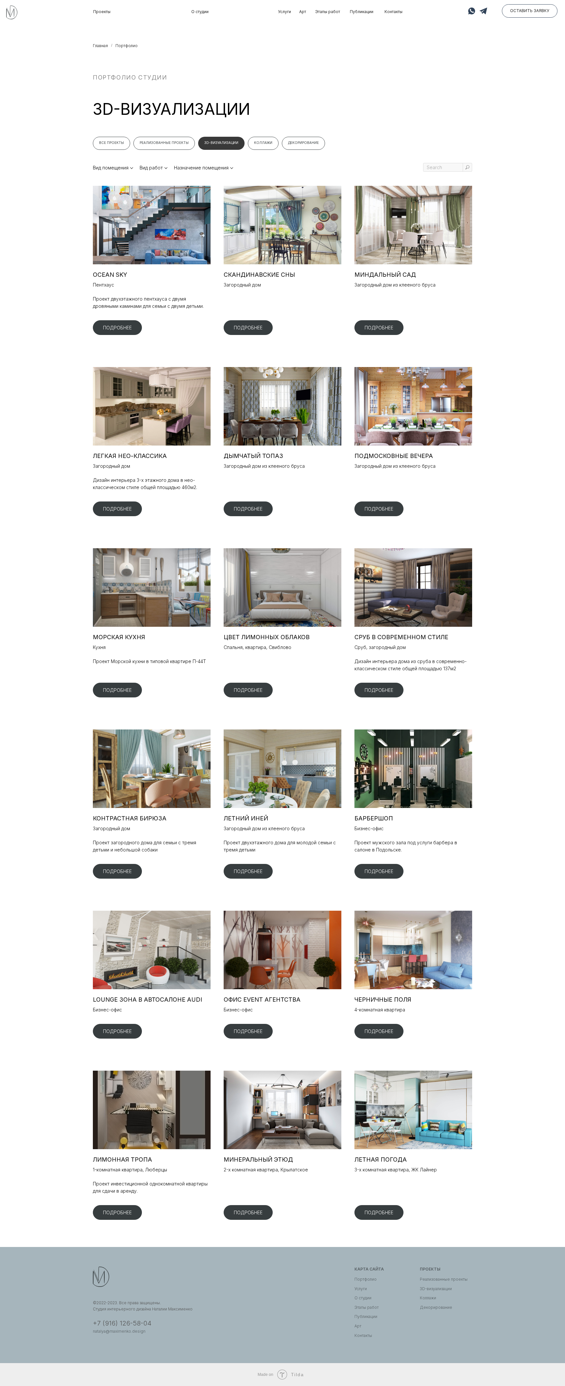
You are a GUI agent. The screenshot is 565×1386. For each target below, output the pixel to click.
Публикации (361, 11)
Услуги (284, 11)
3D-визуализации (221, 143)
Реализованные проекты (164, 143)
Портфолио (365, 1279)
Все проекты (111, 143)
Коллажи (263, 143)
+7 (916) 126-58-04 (122, 1323)
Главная (100, 45)
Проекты (102, 11)
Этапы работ (327, 11)
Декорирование (303, 143)
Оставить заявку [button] (529, 10)
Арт (302, 11)
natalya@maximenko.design (119, 1331)
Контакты (393, 11)
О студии (200, 11)
